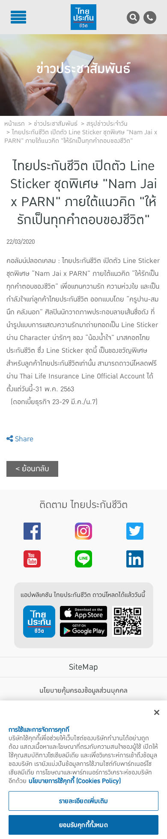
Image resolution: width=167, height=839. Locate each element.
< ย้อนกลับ (32, 469)
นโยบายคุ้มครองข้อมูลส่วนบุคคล (83, 690)
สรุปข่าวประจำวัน (107, 123)
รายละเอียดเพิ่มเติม (83, 801)
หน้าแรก (14, 123)
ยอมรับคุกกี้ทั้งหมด (83, 825)
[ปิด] (156, 712)
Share (23, 439)
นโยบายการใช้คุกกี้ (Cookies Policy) (75, 781)
